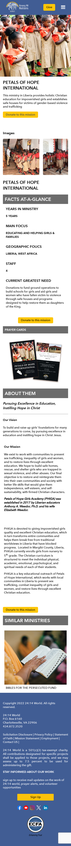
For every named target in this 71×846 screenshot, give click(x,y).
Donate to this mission (20, 114)
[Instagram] (32, 809)
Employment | (50, 738)
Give (49, 7)
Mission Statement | (28, 738)
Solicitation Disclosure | (18, 734)
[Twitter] (38, 809)
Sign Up (35, 797)
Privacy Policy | (44, 734)
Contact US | (11, 742)
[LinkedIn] (45, 809)
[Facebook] (19, 809)
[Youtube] (26, 809)
